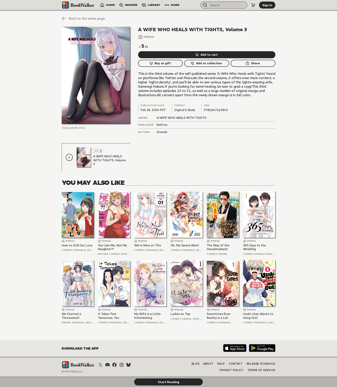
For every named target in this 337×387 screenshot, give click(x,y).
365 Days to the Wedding (254, 247)
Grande (162, 132)
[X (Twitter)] (100, 364)
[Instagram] (121, 364)
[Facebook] (114, 364)
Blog (196, 363)
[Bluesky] (128, 364)
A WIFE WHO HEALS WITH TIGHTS (181, 118)
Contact (236, 363)
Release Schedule (261, 363)
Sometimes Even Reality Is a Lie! (219, 316)
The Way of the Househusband (218, 247)
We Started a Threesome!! (71, 316)
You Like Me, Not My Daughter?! (112, 247)
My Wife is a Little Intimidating (147, 316)
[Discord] (107, 364)
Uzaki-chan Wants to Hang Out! (258, 316)
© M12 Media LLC (72, 371)
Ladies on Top (180, 314)
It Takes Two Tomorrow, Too (108, 316)
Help (221, 363)
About (208, 363)
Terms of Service (261, 370)
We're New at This (147, 245)
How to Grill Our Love (77, 245)
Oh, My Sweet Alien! (184, 245)
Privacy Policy (231, 370)
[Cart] (253, 5)
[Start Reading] (96, 75)
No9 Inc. (162, 125)
